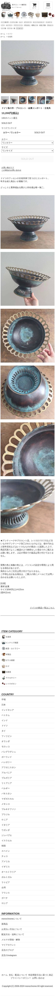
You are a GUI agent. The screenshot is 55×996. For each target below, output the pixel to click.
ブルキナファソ (9, 809)
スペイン (6, 851)
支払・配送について (18, 975)
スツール (9, 28)
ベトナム (6, 715)
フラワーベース (18, 25)
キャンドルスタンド (38, 22)
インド (5, 720)
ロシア (5, 903)
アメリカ (6, 861)
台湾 (4, 887)
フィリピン (7, 736)
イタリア (6, 825)
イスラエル (7, 840)
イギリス (6, 867)
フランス (6, 893)
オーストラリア (9, 872)
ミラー (3, 25)
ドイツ (10, 34)
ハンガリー (7, 762)
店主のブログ (8, 950)
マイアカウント (9, 945)
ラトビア (6, 882)
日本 (4, 705)
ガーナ (5, 898)
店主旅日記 (19, 28)
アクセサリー (11, 678)
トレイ (21, 22)
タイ (4, 731)
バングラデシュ (9, 752)
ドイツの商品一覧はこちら (42, 608)
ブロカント (50, 25)
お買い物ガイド (8, 167)
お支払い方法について (12, 929)
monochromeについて (12, 919)
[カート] (34, 6)
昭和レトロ (35, 25)
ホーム (3, 34)
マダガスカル (8, 799)
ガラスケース (28, 22)
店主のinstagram (9, 955)
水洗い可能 (42, 25)
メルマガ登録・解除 (11, 940)
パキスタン (7, 793)
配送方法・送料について (13, 934)
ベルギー (6, 788)
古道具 (10, 37)
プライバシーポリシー (21, 978)
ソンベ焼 (3, 28)
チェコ (5, 856)
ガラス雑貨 (10, 660)
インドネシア (8, 710)
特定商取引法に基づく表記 (40, 975)
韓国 (4, 846)
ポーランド (7, 757)
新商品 (5, 924)
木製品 (8, 654)
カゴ (7, 666)
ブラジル (6, 814)
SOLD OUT (27, 158)
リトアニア (7, 783)
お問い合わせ (38, 978)
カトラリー (9, 25)
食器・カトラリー (13, 648)
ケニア (5, 820)
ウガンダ (6, 830)
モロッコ (6, 746)
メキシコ (6, 804)
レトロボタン (11, 684)
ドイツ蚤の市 (5, 22)
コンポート (49, 22)
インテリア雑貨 (12, 643)
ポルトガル (7, 877)
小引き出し (27, 25)
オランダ (6, 741)
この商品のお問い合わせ (11, 170)
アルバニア (7, 773)
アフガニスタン (9, 767)
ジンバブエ (7, 835)
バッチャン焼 (14, 22)
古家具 (8, 672)
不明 (4, 699)
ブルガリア (7, 778)
